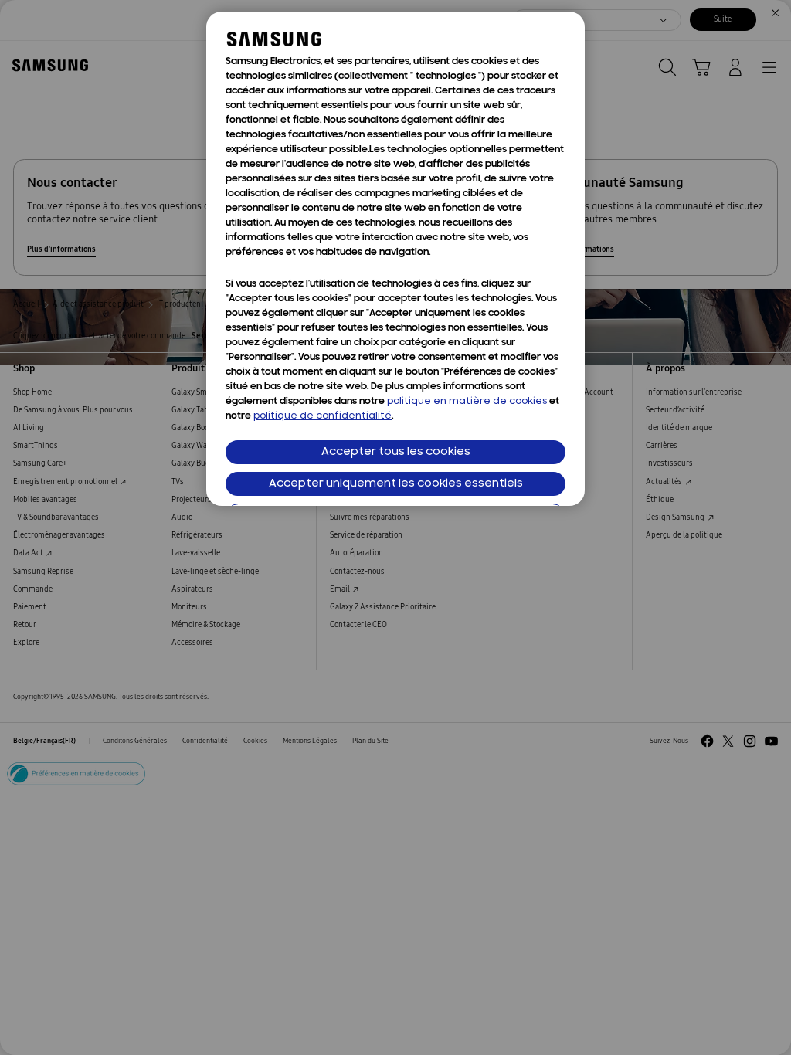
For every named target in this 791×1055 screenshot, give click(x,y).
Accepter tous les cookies (395, 452)
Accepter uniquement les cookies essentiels (396, 484)
